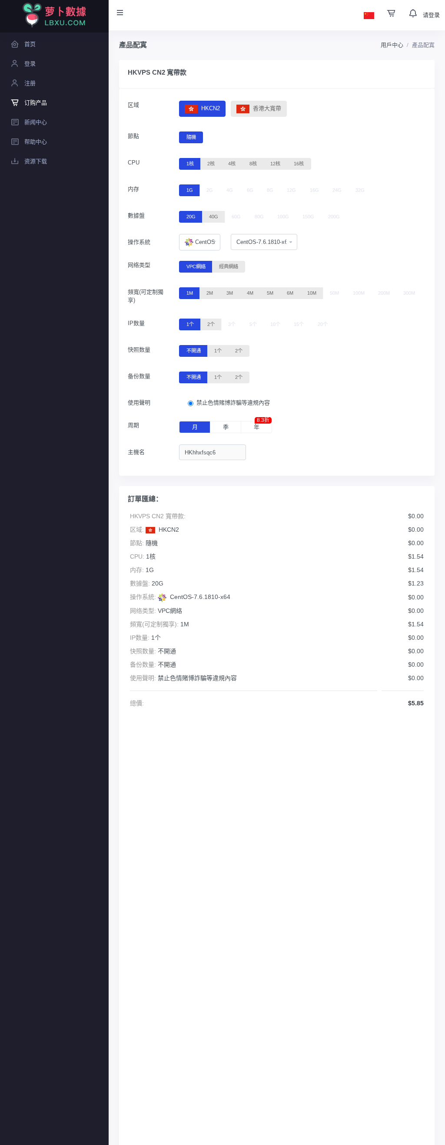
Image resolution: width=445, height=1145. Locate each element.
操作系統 (139, 242)
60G (236, 216)
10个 (275, 324)
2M (209, 293)
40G (213, 216)
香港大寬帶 (266, 108)
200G (334, 216)
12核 (275, 163)
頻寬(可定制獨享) (145, 296)
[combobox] (199, 242)
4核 (232, 163)
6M (290, 293)
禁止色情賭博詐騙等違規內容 (233, 402)
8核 (253, 163)
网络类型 (139, 265)
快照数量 (139, 349)
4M (250, 293)
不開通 (193, 350)
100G (283, 216)
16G (314, 190)
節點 (133, 136)
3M (229, 293)
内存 (133, 189)
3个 (232, 324)
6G (250, 190)
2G (209, 190)
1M (189, 293)
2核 (211, 163)
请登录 (431, 15)
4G (229, 190)
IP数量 (136, 323)
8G (270, 190)
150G (308, 216)
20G (191, 216)
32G (360, 190)
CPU (133, 162)
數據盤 (136, 215)
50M (334, 293)
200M (384, 293)
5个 (253, 324)
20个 (323, 324)
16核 (299, 163)
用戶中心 (392, 45)
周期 (133, 425)
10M (311, 293)
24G (337, 190)
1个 (190, 324)
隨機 (191, 137)
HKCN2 (209, 108)
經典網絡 (228, 266)
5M (270, 293)
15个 (299, 324)
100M (359, 293)
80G (259, 216)
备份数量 (139, 376)
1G (189, 190)
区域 (133, 105)
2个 (211, 324)
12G (291, 190)
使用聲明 (139, 402)
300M (409, 293)
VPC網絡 (196, 266)
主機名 (136, 452)
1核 (190, 163)
